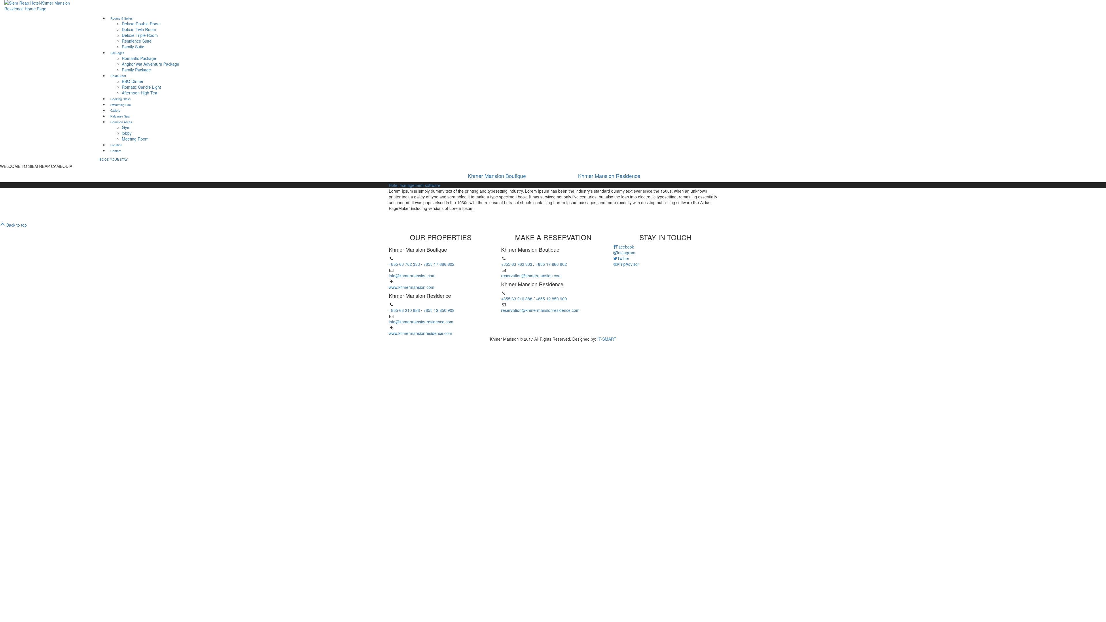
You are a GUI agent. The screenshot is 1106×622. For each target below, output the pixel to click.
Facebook (625, 247)
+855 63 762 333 (404, 264)
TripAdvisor (629, 264)
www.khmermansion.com (411, 287)
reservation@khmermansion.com (531, 275)
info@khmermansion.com (412, 275)
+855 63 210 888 (404, 310)
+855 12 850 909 (438, 310)
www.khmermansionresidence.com (420, 333)
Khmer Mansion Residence (609, 175)
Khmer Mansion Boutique (497, 175)
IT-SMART (606, 339)
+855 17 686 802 (438, 264)
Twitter (623, 258)
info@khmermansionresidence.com (421, 322)
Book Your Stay (113, 160)
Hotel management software (414, 185)
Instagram (626, 252)
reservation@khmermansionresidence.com (540, 310)
